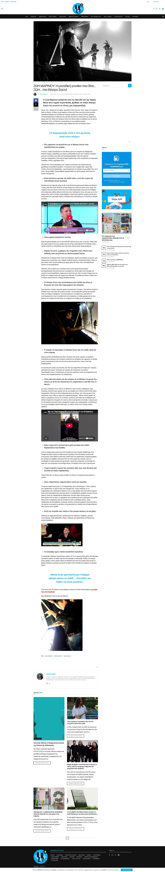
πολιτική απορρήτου (125, 180)
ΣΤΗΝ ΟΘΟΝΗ (55, 856)
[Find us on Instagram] (156, 9)
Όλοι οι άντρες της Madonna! (115, 259)
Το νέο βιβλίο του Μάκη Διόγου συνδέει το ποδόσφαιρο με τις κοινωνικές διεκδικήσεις (82, 813)
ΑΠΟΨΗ (52, 855)
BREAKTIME (54, 858)
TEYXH (127, 16)
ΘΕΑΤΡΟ (72, 856)
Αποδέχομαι (127, 870)
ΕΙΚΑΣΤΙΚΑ (64, 856)
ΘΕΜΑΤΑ (33, 16)
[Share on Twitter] (36, 104)
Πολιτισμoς (52, 16)
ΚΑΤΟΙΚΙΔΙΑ (96, 858)
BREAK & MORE (73, 16)
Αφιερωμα (84, 16)
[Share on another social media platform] (36, 109)
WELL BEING (108, 16)
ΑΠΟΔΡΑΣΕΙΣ (118, 16)
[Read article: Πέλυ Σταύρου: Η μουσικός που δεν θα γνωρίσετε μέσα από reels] (82, 708)
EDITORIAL (60, 855)
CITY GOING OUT (96, 16)
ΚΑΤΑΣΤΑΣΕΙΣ (86, 858)
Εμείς (2, 1)
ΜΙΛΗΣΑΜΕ (62, 16)
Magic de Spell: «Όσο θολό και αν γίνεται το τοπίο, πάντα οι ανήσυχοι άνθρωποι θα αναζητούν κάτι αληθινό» (82, 766)
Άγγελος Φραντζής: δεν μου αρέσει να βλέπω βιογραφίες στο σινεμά (117, 265)
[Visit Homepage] (78, 8)
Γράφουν (7, 1)
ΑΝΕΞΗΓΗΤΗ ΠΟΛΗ (70, 855)
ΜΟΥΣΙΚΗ (79, 856)
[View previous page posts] (64, 838)
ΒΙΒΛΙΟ (89, 855)
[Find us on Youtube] (163, 9)
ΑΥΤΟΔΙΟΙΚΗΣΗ (65, 858)
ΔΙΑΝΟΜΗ (135, 16)
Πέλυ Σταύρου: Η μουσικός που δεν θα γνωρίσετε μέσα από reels (80, 722)
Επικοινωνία (13, 1)
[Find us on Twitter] (159, 9)
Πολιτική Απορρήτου (113, 870)
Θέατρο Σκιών (58, 656)
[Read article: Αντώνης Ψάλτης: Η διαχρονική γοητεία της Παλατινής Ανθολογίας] (49, 718)
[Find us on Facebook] (153, 9)
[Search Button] (163, 1)
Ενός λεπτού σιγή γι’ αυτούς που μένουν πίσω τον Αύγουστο (118, 253)
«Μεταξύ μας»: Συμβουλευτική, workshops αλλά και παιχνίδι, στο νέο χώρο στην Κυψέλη (48, 814)
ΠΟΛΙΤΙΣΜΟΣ (96, 855)
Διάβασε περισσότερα (43, 762)
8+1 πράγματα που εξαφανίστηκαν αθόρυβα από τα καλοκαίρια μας (113, 238)
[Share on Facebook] (36, 100)
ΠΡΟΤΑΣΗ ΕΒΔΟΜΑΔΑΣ (91, 856)
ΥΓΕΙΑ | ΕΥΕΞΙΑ (76, 858)
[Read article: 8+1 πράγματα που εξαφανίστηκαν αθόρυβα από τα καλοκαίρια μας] (116, 223)
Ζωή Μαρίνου (49, 656)
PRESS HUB (42, 16)
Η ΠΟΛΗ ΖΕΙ (54, 860)
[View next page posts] (67, 838)
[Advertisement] (65, 664)
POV (27, 16)
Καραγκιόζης (67, 656)
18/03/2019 (53, 94)
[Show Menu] (2, 8)
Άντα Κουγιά (44, 94)
